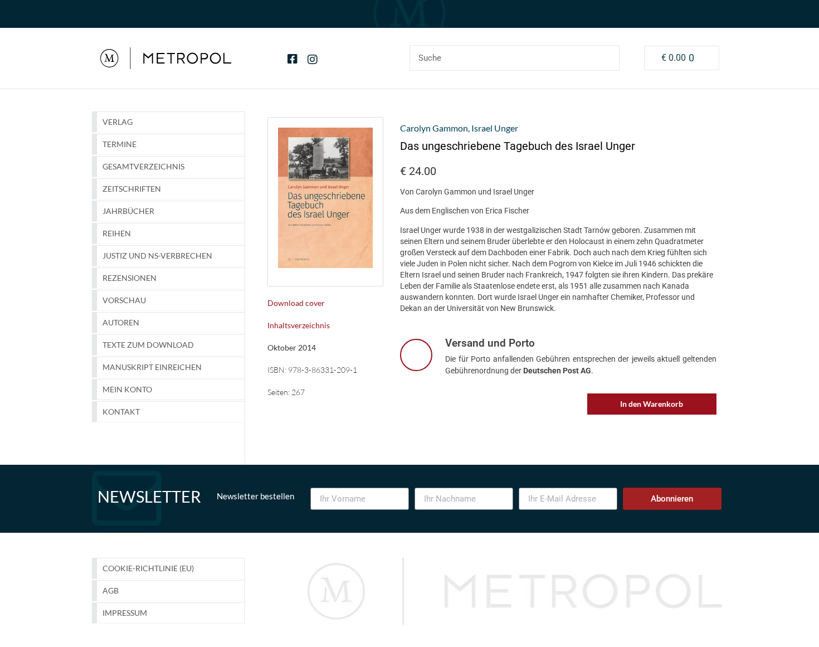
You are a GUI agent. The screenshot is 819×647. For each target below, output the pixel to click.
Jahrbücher (128, 211)
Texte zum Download (148, 344)
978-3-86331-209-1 (322, 369)
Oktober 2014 (291, 347)
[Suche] (606, 58)
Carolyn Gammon (434, 128)
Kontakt (121, 411)
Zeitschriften (132, 188)
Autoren (121, 322)
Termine (119, 144)
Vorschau (124, 300)
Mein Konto (127, 389)
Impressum (125, 612)
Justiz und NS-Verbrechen (157, 255)
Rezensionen (130, 278)
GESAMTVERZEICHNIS (143, 166)
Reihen (117, 233)
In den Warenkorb (651, 403)
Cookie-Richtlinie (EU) (148, 568)
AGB (111, 590)
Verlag (118, 122)
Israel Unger (494, 128)
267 (298, 392)
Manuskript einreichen (152, 367)
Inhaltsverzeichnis (298, 325)
